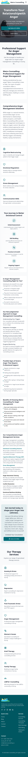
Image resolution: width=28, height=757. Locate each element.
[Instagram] (7, 709)
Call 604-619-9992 (14, 28)
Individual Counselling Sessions (12, 448)
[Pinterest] (10, 709)
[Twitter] (4, 709)
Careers (3, 726)
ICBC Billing (21, 727)
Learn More (14, 33)
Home (3, 717)
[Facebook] (2, 709)
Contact (3, 724)
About (3, 721)
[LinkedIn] (12, 709)
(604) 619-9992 (4, 745)
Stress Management (9, 465)
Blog (2, 719)
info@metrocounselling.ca (7, 743)
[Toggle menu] (26, 2)
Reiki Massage (22, 725)
